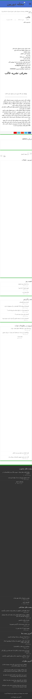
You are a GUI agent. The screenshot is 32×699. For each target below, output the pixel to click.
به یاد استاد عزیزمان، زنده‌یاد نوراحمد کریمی (18, 637)
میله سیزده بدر (26, 292)
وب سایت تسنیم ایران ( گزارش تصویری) (19, 624)
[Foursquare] (14, 695)
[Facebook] (20, 695)
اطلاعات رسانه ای (24, 11)
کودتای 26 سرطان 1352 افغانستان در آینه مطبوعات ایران (17, 306)
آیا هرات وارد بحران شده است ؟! (22, 314)
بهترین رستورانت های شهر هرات (21, 598)
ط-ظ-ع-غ (4, 11)
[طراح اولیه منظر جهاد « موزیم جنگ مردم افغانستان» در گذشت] (31, 472)
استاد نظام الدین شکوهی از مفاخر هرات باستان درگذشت (15, 610)
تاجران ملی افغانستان (24, 302)
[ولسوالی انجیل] (28, 538)
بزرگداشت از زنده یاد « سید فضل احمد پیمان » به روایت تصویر (15, 332)
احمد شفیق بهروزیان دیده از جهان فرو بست (18, 477)
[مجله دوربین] (16, 3)
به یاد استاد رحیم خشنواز (23, 284)
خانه (30, 11)
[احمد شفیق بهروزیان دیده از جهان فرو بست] (31, 477)
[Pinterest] (17, 695)
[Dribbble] (15, 695)
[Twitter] (18, 695)
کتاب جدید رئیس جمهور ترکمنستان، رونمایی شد (19, 457)
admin (27, 19)
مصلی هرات (20, 336)
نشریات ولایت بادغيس (24, 620)
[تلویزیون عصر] (31, 602)
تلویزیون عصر (26, 602)
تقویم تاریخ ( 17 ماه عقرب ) (22, 628)
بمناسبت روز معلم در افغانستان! (21, 646)
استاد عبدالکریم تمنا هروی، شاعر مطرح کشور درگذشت (15, 656)
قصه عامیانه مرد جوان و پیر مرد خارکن (21, 452)
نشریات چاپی (17, 11)
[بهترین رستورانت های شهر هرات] (31, 598)
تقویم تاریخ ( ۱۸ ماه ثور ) (23, 288)
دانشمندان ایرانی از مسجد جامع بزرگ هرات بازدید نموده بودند (15, 318)
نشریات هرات (10, 11)
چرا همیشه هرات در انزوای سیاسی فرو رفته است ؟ (18, 310)
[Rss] (21, 695)
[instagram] (12, 695)
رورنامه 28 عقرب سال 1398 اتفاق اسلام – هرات (21, 328)
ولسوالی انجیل (19, 481)
